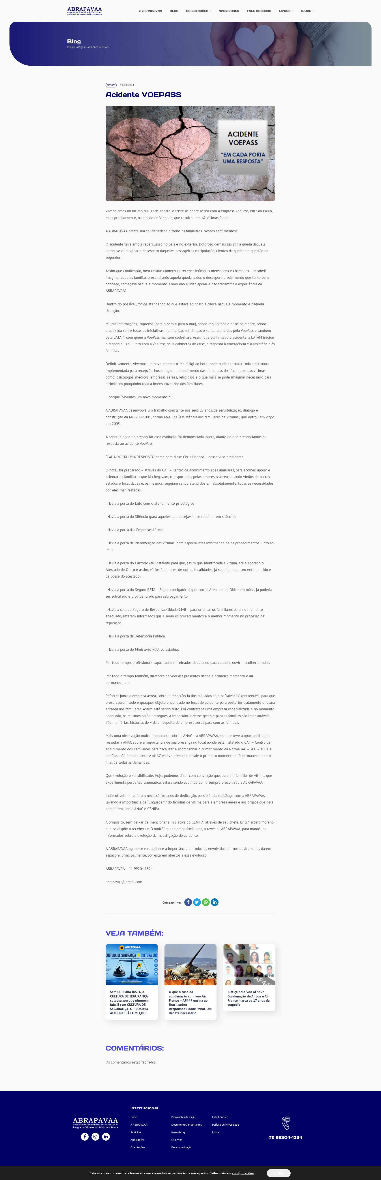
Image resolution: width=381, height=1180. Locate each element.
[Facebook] (85, 1137)
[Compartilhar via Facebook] (188, 902)
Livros (285, 11)
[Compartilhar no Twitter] (197, 902)
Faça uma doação (181, 1147)
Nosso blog (178, 1132)
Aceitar (278, 1173)
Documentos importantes (186, 1124)
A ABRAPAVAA (150, 11)
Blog (174, 11)
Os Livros (176, 1140)
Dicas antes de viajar (183, 1117)
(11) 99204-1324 (286, 1137)
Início (70, 47)
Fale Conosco (259, 11)
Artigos (80, 47)
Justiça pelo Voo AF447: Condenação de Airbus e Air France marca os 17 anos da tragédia (249, 998)
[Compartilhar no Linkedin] (215, 902)
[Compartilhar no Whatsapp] (206, 902)
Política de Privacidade (225, 1124)
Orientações (197, 11)
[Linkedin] (106, 1137)
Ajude (306, 11)
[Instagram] (95, 1137)
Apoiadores (229, 11)
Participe (136, 1132)
